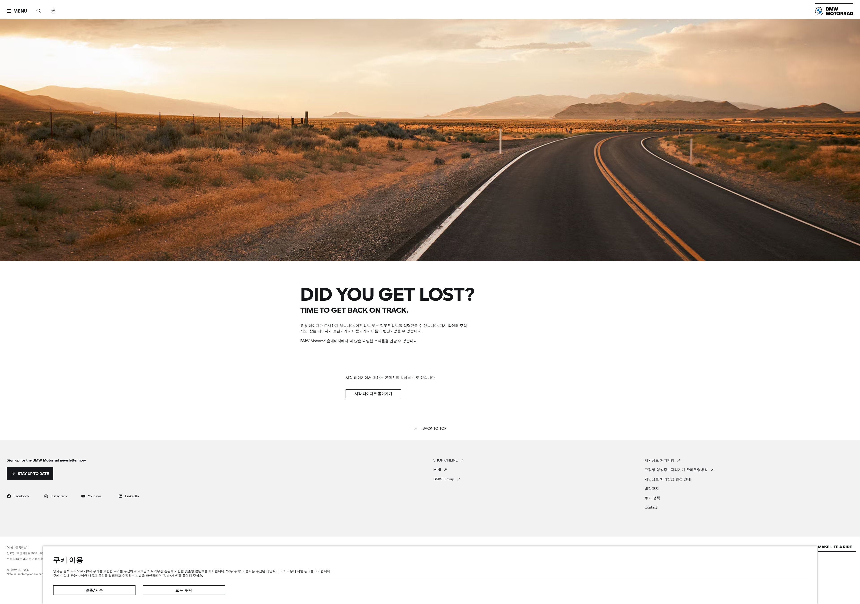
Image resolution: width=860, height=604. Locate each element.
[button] (17, 11)
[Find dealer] (53, 9)
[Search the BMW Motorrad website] (38, 9)
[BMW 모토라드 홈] (834, 11)
